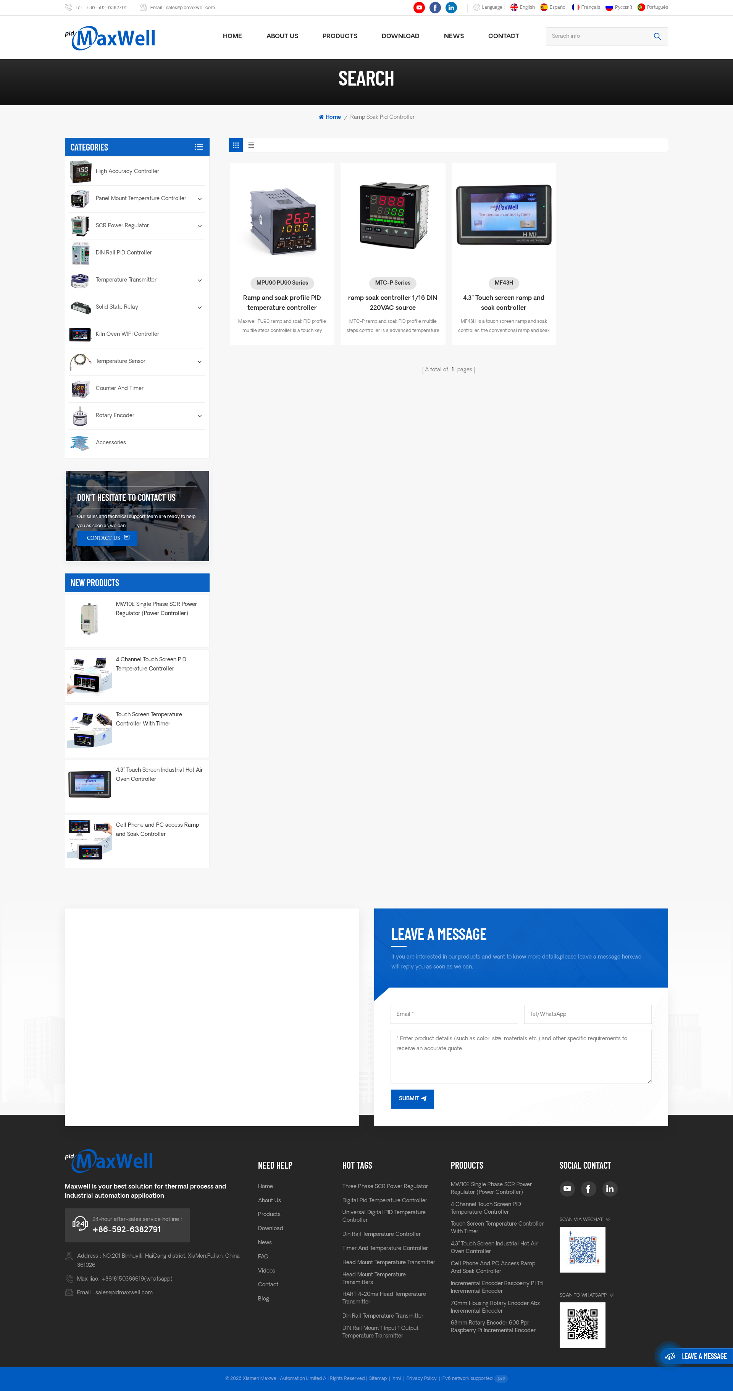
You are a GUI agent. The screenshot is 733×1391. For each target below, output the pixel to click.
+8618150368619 (122, 1279)
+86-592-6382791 (106, 8)
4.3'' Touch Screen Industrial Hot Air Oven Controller (159, 775)
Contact (503, 37)
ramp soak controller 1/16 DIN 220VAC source (393, 303)
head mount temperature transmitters (374, 1279)
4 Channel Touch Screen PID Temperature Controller (151, 664)
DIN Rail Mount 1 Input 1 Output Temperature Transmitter (380, 1332)
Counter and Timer (120, 389)
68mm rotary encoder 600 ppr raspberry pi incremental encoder (493, 1327)
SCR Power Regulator (122, 226)
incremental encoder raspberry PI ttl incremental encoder (497, 1287)
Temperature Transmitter (126, 280)
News (454, 37)
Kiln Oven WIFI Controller (127, 334)
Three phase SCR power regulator (385, 1187)
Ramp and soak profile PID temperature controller (282, 303)
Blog (263, 1299)
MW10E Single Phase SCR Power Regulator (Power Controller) (156, 609)
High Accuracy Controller (127, 172)
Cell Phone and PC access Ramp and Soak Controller (157, 830)
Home (232, 37)
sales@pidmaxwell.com (190, 8)
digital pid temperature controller (384, 1201)
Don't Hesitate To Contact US (126, 497)
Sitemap (378, 1378)
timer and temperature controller (385, 1249)
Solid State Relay (117, 307)
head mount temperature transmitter (388, 1263)
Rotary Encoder (115, 416)
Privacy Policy (422, 1378)
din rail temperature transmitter (382, 1316)
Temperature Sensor (120, 361)
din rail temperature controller (381, 1234)
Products (340, 37)
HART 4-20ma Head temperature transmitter (384, 1298)
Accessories (111, 443)
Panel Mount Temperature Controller (141, 199)
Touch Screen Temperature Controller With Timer (149, 719)
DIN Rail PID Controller (124, 253)
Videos (266, 1271)
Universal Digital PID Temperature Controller (384, 1216)
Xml (396, 1378)
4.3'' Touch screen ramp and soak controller (503, 303)
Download (401, 37)
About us (282, 37)
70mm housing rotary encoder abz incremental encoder (495, 1307)
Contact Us (103, 538)
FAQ (263, 1257)
